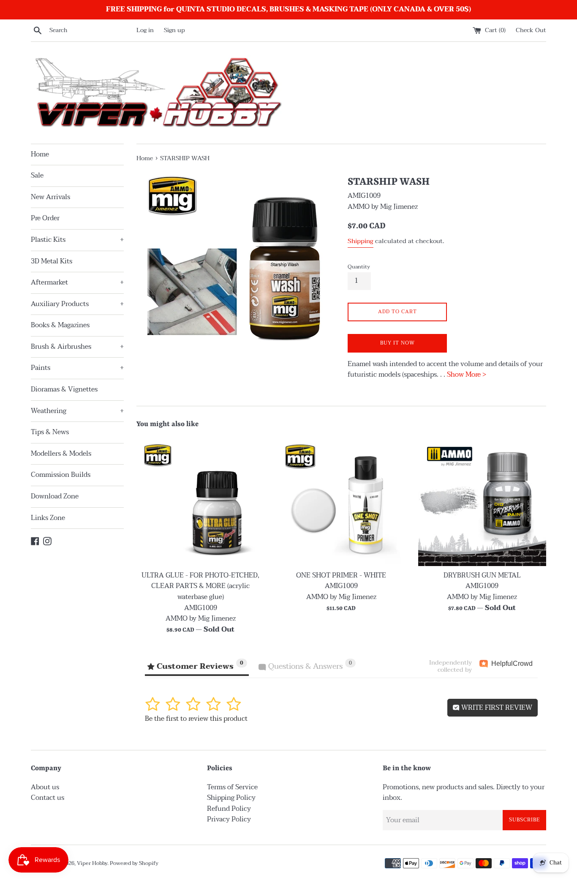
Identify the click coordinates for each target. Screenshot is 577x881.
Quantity (359, 267)
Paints (77, 368)
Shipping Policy (231, 798)
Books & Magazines (60, 325)
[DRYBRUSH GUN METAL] (482, 502)
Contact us (47, 798)
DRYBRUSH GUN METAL (482, 575)
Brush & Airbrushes (77, 347)
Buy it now (397, 343)
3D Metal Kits (51, 261)
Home (40, 154)
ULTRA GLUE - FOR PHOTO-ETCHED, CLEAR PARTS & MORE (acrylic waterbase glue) (200, 586)
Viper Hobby (92, 863)
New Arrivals (50, 197)
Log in (145, 30)
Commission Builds (60, 475)
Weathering (77, 411)
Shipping (360, 240)
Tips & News (50, 432)
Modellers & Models (61, 454)
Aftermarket (77, 282)
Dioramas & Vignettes (64, 389)
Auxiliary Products (77, 304)
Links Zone (48, 518)
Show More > (466, 374)
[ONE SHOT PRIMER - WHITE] (341, 502)
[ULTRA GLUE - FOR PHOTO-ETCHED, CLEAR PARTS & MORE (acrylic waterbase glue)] (200, 502)
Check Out (531, 30)
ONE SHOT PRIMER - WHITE (341, 575)
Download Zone (55, 496)
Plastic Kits (77, 240)
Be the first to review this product (196, 719)
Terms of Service (232, 787)
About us (45, 787)
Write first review (496, 708)
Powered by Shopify (134, 863)
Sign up (174, 30)
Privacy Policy (229, 819)
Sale (37, 175)
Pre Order (45, 218)
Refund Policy (229, 809)
